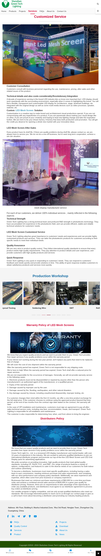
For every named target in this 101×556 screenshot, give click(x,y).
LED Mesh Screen (24, 110)
